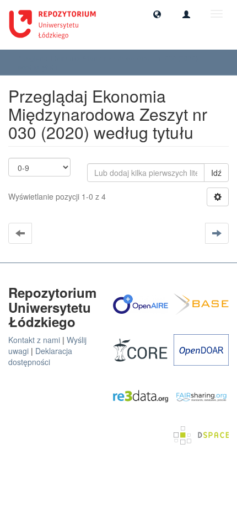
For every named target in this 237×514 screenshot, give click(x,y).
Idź (216, 172)
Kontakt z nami (34, 339)
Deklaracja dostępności (40, 356)
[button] (157, 13)
